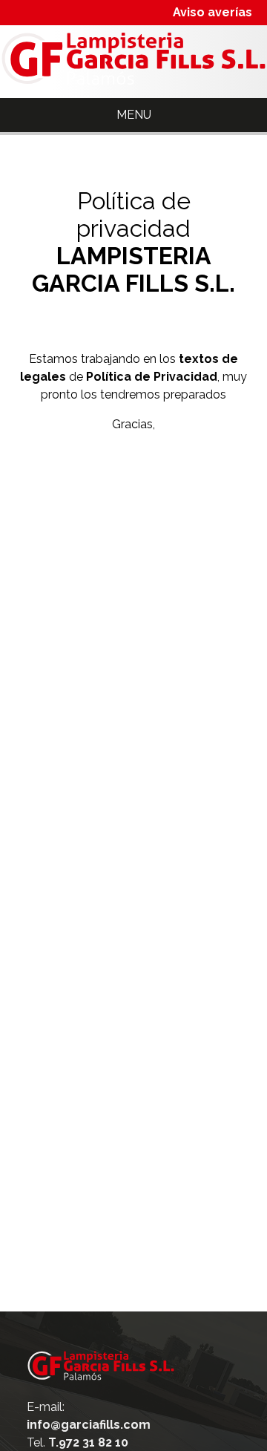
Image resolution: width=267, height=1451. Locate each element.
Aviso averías (212, 12)
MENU (133, 115)
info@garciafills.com (89, 1425)
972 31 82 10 (88, 1442)
